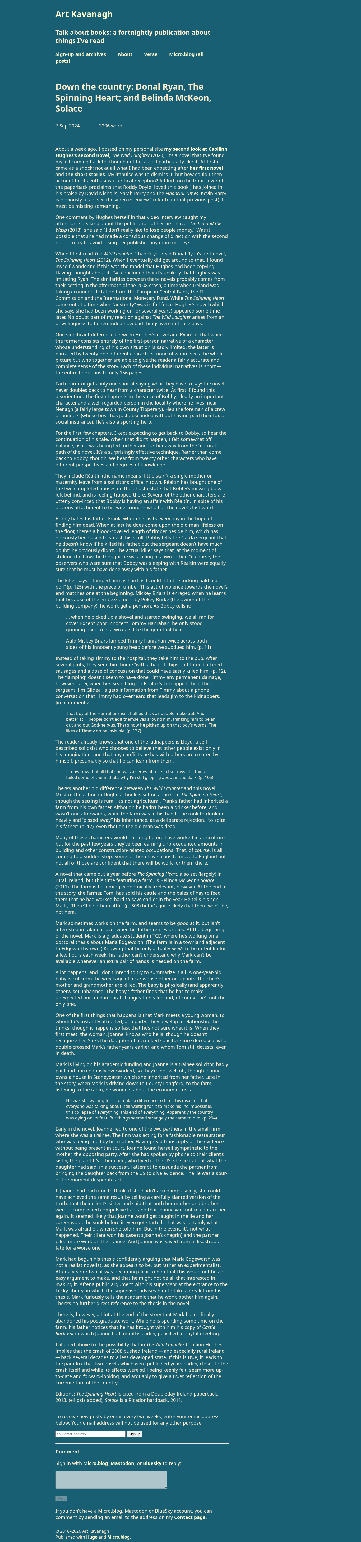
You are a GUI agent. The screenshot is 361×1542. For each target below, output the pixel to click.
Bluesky (152, 1463)
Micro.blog (95, 1463)
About (125, 54)
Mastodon (122, 1463)
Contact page (190, 1517)
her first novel (206, 168)
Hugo (92, 1537)
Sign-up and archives (80, 54)
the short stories (85, 174)
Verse (151, 54)
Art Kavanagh (84, 14)
